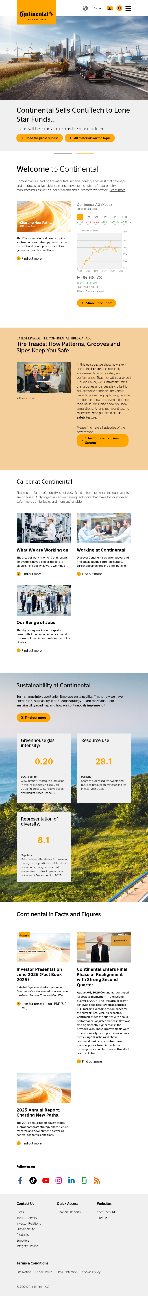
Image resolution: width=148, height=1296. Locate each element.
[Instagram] (59, 1180)
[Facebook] (21, 1180)
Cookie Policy (91, 1272)
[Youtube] (46, 1180)
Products (23, 1234)
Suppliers (23, 1240)
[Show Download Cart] (110, 8)
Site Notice (24, 1272)
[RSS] (97, 1180)
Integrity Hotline (27, 1246)
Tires (100, 1218)
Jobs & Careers (27, 1218)
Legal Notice (43, 1272)
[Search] (119, 8)
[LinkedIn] (72, 1180)
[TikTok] (33, 1180)
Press (20, 1212)
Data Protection (67, 1272)
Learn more (117, 190)
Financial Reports (69, 1212)
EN (96, 8)
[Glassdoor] (85, 1180)
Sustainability (26, 1229)
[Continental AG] (36, 12)
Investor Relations (29, 1223)
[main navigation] (128, 8)
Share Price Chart (99, 303)
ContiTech (104, 1212)
